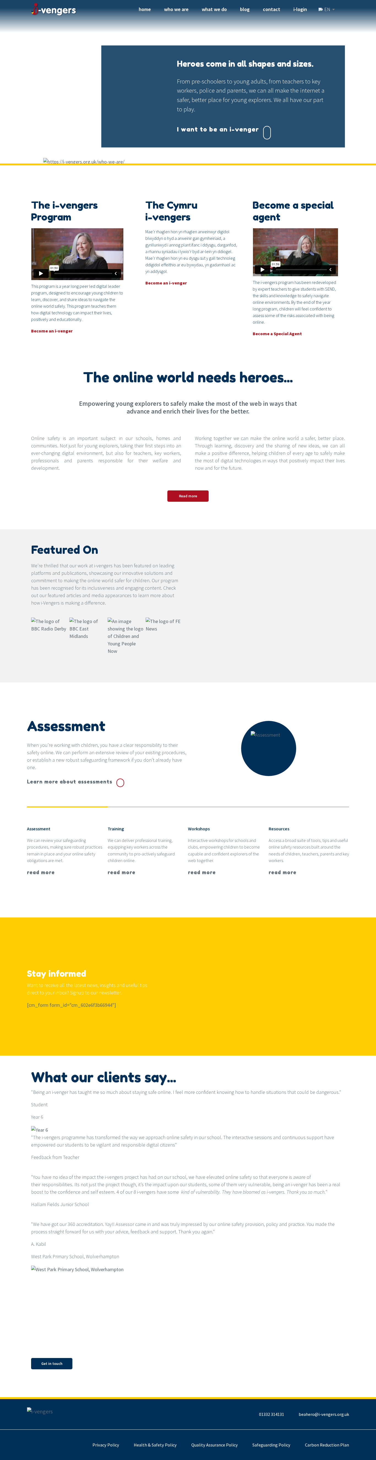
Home (146, 9)
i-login (300, 9)
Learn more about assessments (69, 782)
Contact (271, 9)
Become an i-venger (52, 331)
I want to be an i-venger (218, 129)
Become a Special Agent (277, 333)
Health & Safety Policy (155, 1445)
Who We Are (176, 9)
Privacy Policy (105, 1445)
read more (41, 872)
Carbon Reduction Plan (327, 1445)
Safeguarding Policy (271, 1445)
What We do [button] (214, 9)
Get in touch (51, 1363)
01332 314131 (271, 1414)
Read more (188, 495)
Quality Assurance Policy (214, 1445)
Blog (245, 9)
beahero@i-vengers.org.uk (324, 1414)
